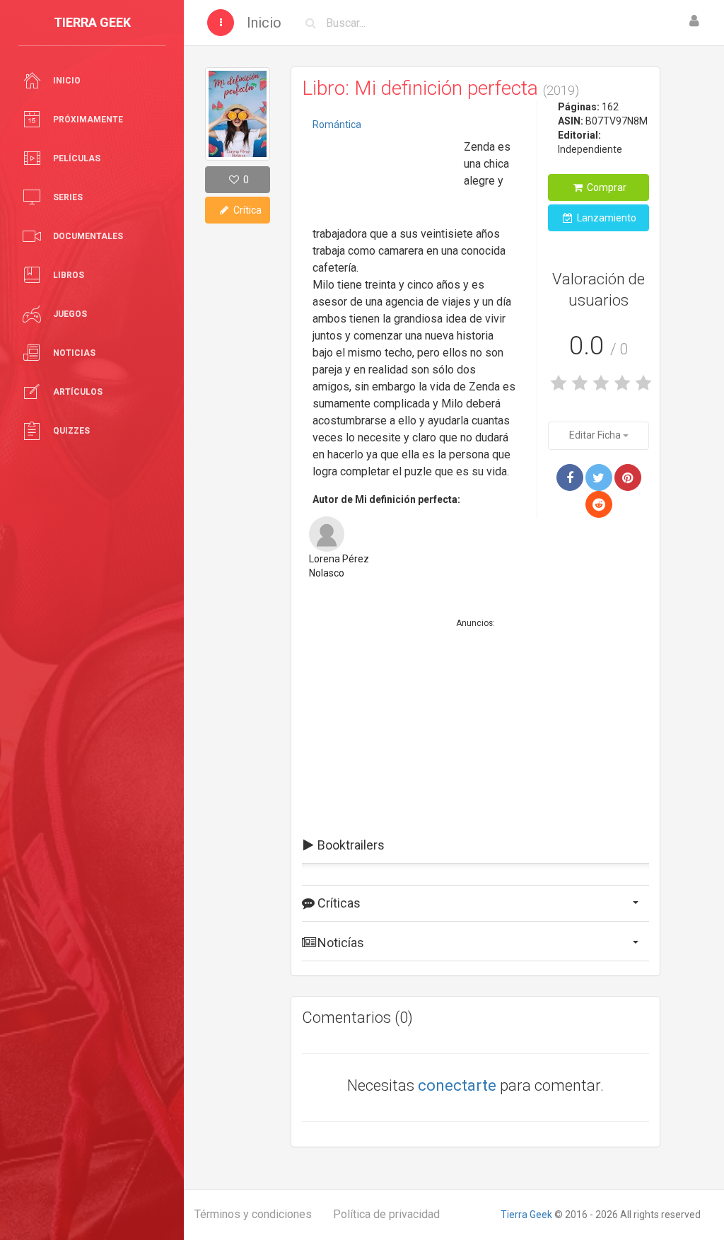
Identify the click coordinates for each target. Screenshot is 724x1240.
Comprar (605, 187)
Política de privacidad (386, 1214)
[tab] (475, 845)
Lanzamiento (605, 218)
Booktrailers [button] (350, 845)
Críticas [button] (338, 903)
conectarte (457, 1085)
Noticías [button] (339, 942)
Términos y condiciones (253, 1214)
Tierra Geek (526, 1214)
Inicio (264, 22)
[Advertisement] (383, 180)
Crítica (246, 210)
